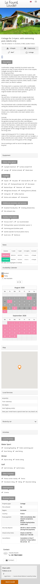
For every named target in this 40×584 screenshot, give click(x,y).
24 (4, 308)
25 (9, 308)
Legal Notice (7, 576)
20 (19, 305)
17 (4, 305)
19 (14, 305)
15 (29, 301)
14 (24, 301)
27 (19, 308)
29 (29, 308)
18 (9, 305)
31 (4, 311)
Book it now (9, 582)
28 (24, 308)
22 (29, 305)
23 (34, 305)
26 (14, 308)
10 (4, 301)
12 (14, 301)
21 (24, 305)
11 (9, 301)
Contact (11, 560)
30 (34, 308)
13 (19, 301)
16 (34, 301)
